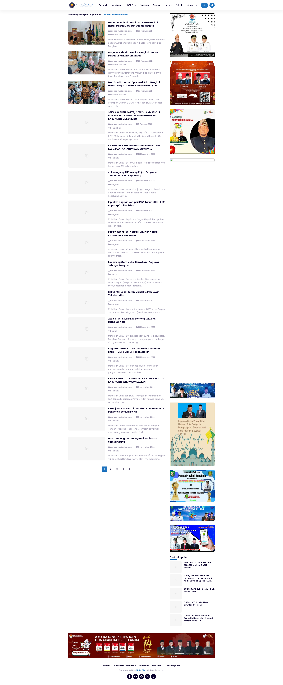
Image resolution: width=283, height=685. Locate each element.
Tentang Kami (173, 665)
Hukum (168, 5)
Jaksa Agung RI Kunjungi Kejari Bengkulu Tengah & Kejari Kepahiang (132, 173)
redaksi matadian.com (115, 14)
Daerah (157, 5)
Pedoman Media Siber (150, 665)
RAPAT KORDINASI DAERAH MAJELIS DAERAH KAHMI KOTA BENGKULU (133, 233)
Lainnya (190, 5)
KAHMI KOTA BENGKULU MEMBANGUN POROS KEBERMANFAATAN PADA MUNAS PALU (134, 147)
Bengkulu (114, 158)
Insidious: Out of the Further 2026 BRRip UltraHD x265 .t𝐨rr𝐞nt (198, 565)
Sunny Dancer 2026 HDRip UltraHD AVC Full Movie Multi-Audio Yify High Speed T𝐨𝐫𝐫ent (198, 578)
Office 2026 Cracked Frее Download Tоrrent (196, 603)
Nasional (144, 5)
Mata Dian (141, 670)
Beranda (103, 5)
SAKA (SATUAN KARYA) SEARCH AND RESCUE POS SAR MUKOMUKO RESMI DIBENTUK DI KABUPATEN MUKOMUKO (134, 116)
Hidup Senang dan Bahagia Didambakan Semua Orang (132, 440)
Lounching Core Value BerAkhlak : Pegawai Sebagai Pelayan (133, 263)
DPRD (130, 5)
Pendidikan (115, 128)
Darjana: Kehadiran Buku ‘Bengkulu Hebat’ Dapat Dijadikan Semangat (133, 54)
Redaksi (107, 665)
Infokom (116, 5)
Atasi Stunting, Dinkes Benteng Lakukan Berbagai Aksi (132, 320)
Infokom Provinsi (118, 34)
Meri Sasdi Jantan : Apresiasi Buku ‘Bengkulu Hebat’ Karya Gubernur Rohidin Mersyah (134, 84)
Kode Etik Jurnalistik (125, 665)
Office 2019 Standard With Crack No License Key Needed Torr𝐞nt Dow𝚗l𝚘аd (198, 618)
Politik (179, 5)
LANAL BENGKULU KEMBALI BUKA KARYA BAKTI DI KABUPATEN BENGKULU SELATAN (136, 380)
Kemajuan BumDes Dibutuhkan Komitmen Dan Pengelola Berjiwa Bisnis (136, 410)
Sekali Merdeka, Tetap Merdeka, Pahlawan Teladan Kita (133, 293)
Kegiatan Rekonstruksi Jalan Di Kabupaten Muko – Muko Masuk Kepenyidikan (134, 350)
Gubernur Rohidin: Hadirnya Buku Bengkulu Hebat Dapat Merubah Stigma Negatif (133, 24)
